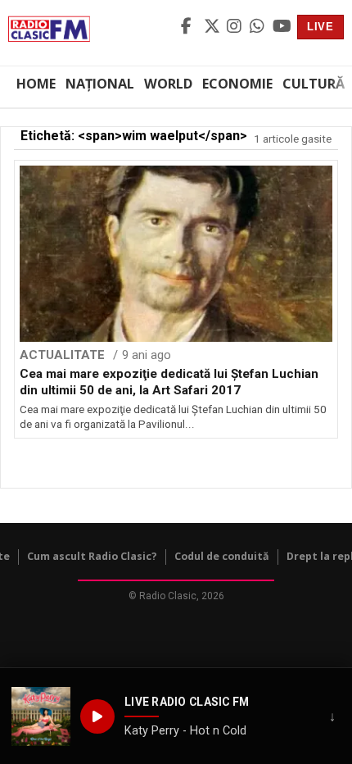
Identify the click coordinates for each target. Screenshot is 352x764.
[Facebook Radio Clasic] (190, 27)
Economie (237, 84)
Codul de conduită (221, 556)
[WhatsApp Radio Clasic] (259, 27)
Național (99, 84)
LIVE (320, 26)
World (168, 84)
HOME (36, 84)
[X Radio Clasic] (213, 27)
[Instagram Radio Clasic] (236, 27)
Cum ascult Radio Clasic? (92, 556)
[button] (40, 716)
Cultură (313, 84)
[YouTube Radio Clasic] (282, 27)
